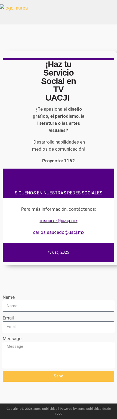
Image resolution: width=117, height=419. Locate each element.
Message (12, 338)
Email (8, 318)
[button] (58, 12)
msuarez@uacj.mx (59, 220)
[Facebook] (37, 178)
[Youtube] (80, 178)
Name (9, 297)
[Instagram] (58, 178)
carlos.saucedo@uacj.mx (58, 232)
